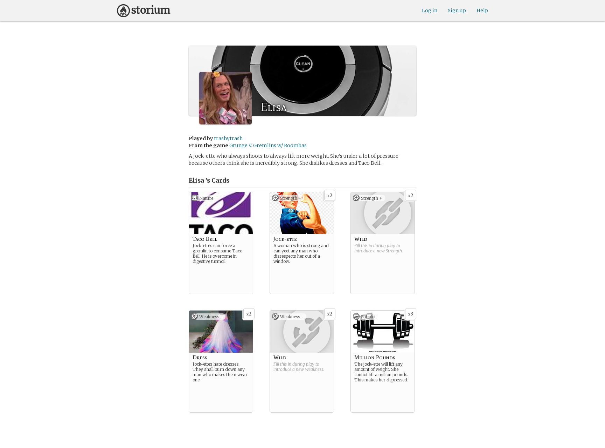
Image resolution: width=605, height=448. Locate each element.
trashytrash (228, 138)
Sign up (457, 10)
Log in (429, 10)
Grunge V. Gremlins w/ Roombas (268, 145)
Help (482, 10)
